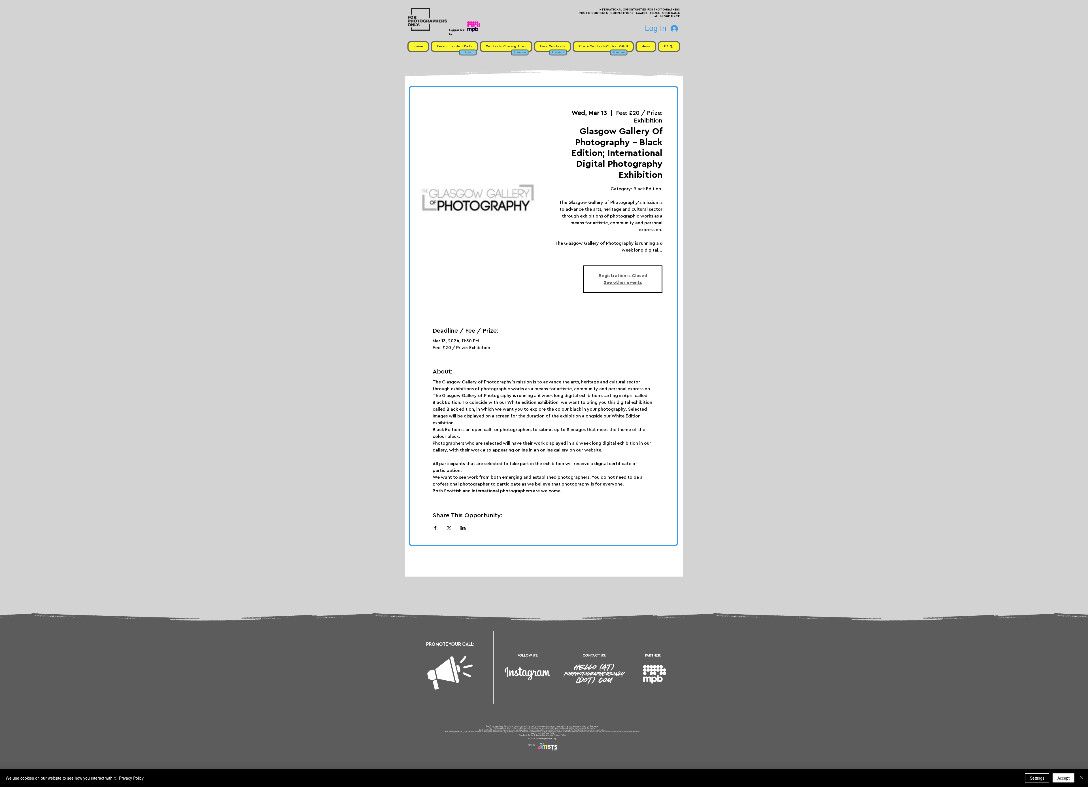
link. (638, 731)
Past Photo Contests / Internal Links (563, 752)
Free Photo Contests (535, 752)
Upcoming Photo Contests (512, 752)
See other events (623, 282)
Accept (1063, 778)
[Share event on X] (449, 528)
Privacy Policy (560, 735)
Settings (1037, 778)
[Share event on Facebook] (435, 528)
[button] (646, 46)
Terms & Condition (536, 735)
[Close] (1081, 777)
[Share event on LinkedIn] (463, 528)
